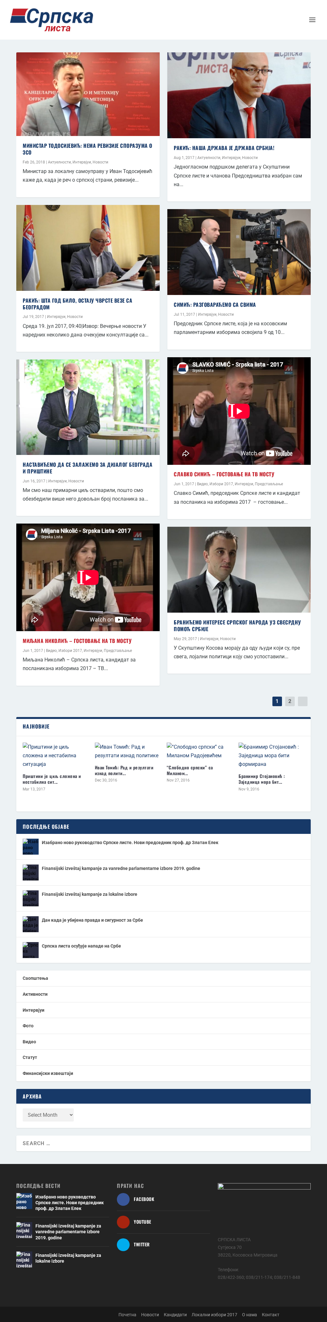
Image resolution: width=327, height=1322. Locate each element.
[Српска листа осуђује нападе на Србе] (31, 950)
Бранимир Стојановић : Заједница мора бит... (262, 779)
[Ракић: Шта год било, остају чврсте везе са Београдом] (88, 248)
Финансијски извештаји (48, 1073)
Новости (100, 162)
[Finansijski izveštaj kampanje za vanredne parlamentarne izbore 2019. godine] (31, 872)
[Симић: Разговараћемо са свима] (239, 252)
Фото (28, 1025)
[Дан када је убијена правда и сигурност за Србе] (31, 924)
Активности (35, 994)
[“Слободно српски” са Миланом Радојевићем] (199, 751)
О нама (249, 1314)
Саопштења (35, 978)
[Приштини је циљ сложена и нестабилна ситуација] (55, 756)
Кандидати (175, 1314)
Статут (30, 1057)
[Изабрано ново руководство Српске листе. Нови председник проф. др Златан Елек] (31, 847)
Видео (51, 650)
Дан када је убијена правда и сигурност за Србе (92, 920)
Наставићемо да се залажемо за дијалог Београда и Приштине (87, 468)
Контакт (270, 1314)
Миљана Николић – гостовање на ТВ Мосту (77, 641)
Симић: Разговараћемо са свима (215, 304)
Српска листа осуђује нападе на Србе (81, 945)
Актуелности (59, 162)
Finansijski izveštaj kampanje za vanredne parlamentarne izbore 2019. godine (121, 868)
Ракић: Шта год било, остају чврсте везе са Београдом (77, 304)
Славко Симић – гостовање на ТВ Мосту (224, 474)
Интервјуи (81, 162)
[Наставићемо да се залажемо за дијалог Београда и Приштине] (88, 407)
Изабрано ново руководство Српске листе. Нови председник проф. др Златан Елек (130, 842)
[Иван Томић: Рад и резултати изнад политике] (127, 751)
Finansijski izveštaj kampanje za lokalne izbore (89, 894)
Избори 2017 (70, 650)
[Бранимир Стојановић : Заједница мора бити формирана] (271, 756)
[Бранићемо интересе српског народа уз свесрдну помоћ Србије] (239, 570)
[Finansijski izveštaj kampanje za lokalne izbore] (31, 898)
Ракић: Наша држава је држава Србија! (224, 148)
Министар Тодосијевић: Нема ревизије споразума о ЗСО (87, 149)
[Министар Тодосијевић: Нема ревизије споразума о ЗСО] (88, 94)
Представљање (118, 650)
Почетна (127, 1314)
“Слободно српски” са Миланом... (190, 770)
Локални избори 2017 (214, 1314)
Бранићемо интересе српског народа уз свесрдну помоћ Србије (237, 625)
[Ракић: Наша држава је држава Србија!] (239, 95)
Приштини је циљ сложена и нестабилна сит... (52, 779)
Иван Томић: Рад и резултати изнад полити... (124, 770)
